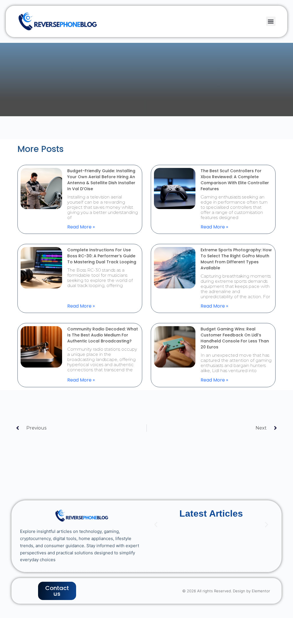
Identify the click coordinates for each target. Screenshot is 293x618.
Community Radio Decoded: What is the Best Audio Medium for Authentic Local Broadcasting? (102, 335)
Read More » (81, 227)
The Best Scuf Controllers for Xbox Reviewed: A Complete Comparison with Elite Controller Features (235, 180)
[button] (271, 21)
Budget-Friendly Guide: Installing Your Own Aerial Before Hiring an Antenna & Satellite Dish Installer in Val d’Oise (101, 180)
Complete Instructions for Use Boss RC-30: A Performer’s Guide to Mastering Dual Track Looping (101, 256)
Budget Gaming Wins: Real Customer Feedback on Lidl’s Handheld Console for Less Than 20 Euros (235, 338)
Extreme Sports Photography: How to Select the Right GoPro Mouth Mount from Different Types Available (236, 259)
